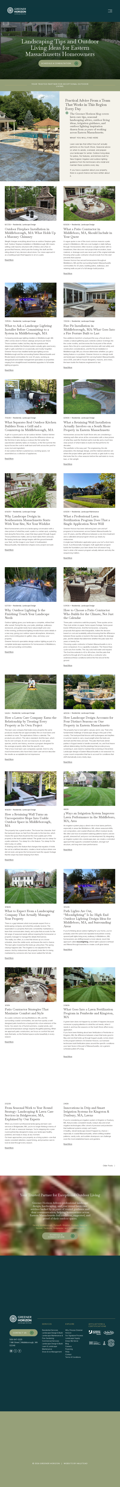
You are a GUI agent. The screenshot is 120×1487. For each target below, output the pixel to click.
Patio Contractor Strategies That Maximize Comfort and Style (27, 1011)
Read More (9, 260)
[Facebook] (19, 1351)
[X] (15, 1351)
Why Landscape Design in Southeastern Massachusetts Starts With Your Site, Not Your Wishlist (27, 520)
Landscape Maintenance (90, 512)
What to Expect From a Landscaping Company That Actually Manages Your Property (29, 915)
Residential (17, 225)
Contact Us (20, 1333)
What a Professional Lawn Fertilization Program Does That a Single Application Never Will (87, 520)
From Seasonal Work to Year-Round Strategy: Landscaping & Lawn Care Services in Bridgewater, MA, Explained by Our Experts (29, 1113)
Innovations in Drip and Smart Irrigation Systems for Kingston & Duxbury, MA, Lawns (86, 1111)
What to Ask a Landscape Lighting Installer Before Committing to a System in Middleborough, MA (28, 329)
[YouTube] (11, 1351)
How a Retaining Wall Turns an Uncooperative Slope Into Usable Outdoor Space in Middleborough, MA (28, 820)
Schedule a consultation (56, 63)
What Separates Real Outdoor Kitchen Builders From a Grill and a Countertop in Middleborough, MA (30, 426)
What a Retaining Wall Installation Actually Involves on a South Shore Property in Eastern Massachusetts (87, 426)
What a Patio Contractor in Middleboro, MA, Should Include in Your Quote (88, 233)
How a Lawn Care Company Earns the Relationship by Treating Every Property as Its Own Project (30, 721)
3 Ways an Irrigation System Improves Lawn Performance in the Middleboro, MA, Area (89, 817)
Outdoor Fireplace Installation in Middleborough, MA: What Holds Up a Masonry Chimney (30, 233)
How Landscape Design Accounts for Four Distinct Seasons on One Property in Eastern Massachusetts (88, 721)
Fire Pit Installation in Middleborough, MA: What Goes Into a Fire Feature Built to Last (89, 329)
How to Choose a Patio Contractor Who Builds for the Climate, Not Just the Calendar (88, 614)
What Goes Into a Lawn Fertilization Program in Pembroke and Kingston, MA (89, 1013)
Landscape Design (29, 225)
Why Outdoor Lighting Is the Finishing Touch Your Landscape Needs (27, 614)
